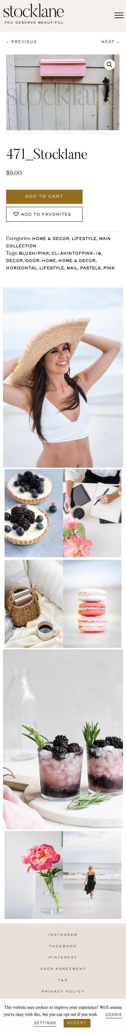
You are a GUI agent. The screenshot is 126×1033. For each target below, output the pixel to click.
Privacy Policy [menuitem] (63, 991)
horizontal (21, 268)
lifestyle (51, 268)
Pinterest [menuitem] (63, 957)
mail (72, 268)
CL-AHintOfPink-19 (76, 254)
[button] (109, 64)
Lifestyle (84, 239)
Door (32, 261)
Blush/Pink (34, 254)
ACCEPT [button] (77, 1023)
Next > (111, 42)
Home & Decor (50, 239)
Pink (109, 268)
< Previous (21, 42)
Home (49, 261)
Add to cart (44, 197)
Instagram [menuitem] (63, 935)
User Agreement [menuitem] (63, 969)
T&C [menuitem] (63, 980)
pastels (90, 268)
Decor (14, 261)
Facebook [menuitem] (63, 946)
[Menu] (119, 15)
